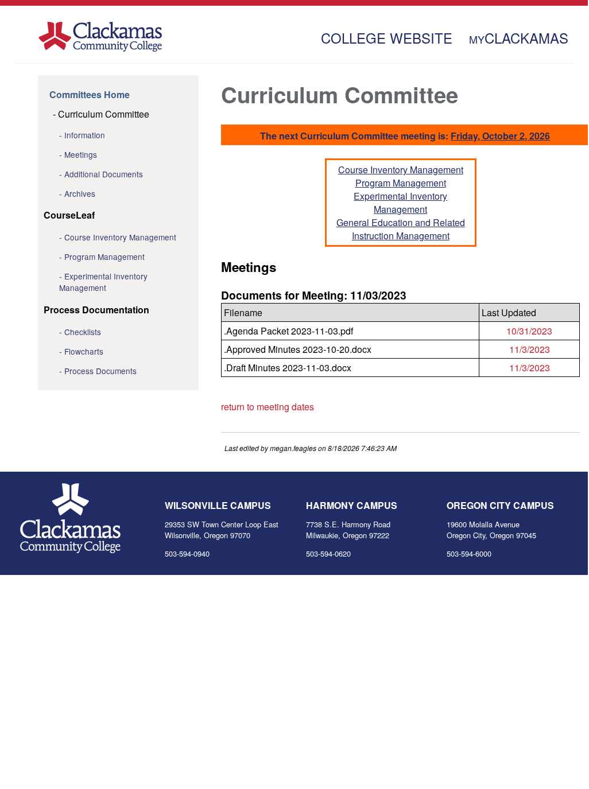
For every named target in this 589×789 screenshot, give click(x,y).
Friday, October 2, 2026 (500, 135)
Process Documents (100, 370)
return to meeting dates (267, 406)
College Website (386, 36)
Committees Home (89, 94)
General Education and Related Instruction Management (400, 229)
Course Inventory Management (120, 237)
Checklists (82, 331)
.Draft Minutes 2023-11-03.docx (287, 367)
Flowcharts (83, 351)
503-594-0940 (187, 553)
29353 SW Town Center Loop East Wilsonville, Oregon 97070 (221, 530)
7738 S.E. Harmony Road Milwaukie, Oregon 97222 (348, 530)
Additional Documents (103, 174)
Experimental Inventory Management (103, 281)
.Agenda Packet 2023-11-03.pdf (288, 330)
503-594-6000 (469, 553)
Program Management (104, 256)
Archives (79, 193)
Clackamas (518, 36)
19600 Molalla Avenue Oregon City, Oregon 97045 (491, 530)
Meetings (80, 154)
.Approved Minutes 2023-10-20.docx (297, 349)
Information (84, 135)
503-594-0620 (328, 553)
